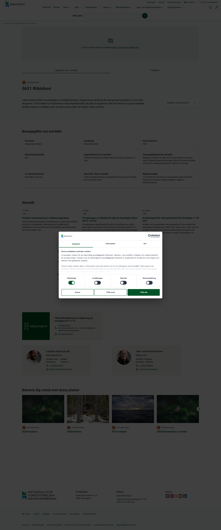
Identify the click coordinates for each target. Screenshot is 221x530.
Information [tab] (110, 244)
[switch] (97, 283)
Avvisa (77, 292)
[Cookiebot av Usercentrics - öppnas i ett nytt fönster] (150, 236)
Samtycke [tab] (76, 244)
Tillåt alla (143, 292)
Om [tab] (145, 244)
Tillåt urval (110, 292)
